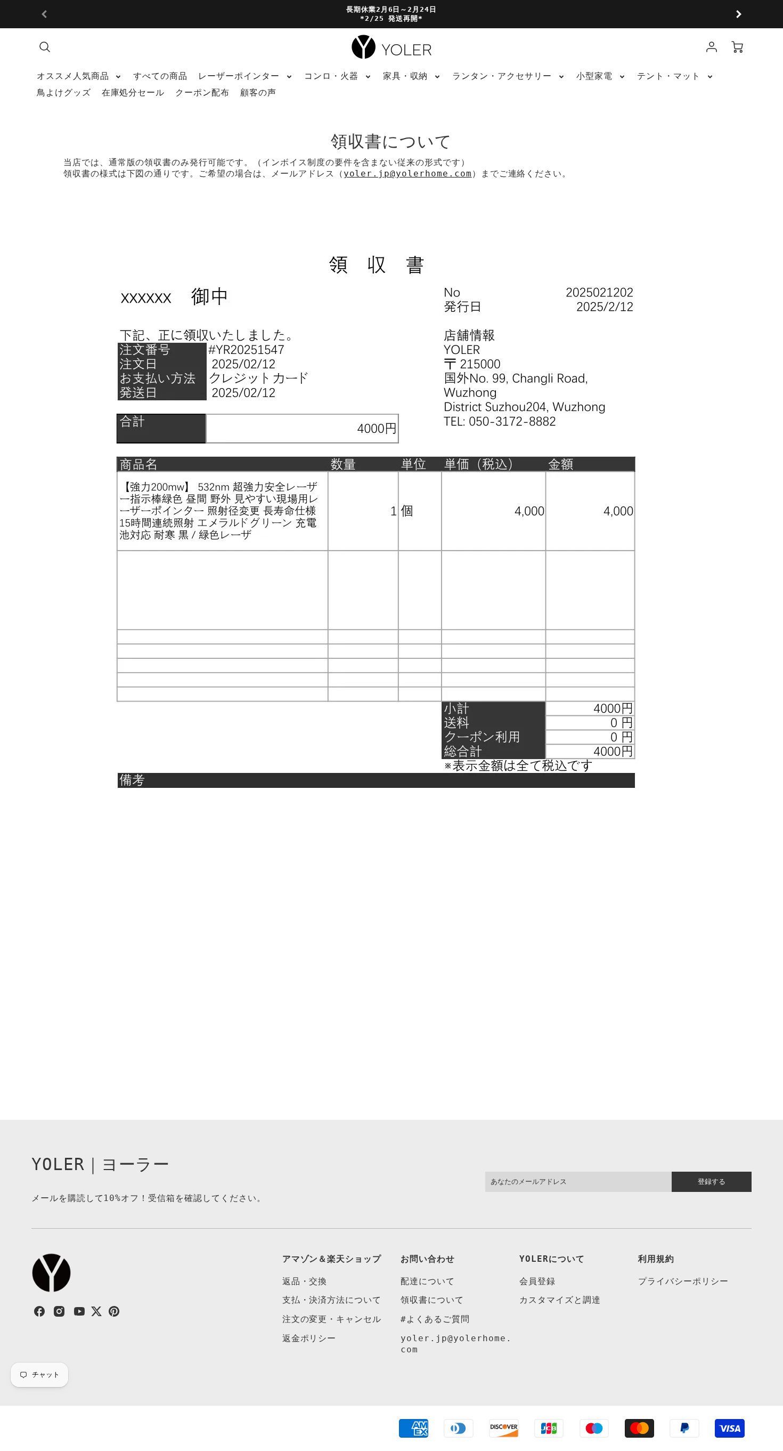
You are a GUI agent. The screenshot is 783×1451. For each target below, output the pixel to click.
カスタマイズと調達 (560, 1300)
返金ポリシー (309, 1338)
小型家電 (594, 76)
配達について (428, 1281)
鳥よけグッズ (64, 92)
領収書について (432, 1300)
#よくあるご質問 (435, 1319)
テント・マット (668, 76)
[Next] (738, 14)
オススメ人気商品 (73, 76)
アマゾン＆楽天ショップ (332, 1259)
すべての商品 (160, 76)
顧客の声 (258, 92)
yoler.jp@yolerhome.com (408, 173)
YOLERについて (552, 1259)
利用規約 (656, 1259)
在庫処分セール (133, 92)
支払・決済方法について (332, 1300)
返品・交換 (305, 1281)
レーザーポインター (239, 76)
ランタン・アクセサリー (502, 76)
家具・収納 (405, 76)
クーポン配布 (202, 92)
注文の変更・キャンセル (332, 1319)
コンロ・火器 (331, 76)
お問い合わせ (428, 1259)
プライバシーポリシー (683, 1281)
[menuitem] (79, 76)
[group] (391, 14)
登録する (711, 1182)
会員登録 (537, 1281)
